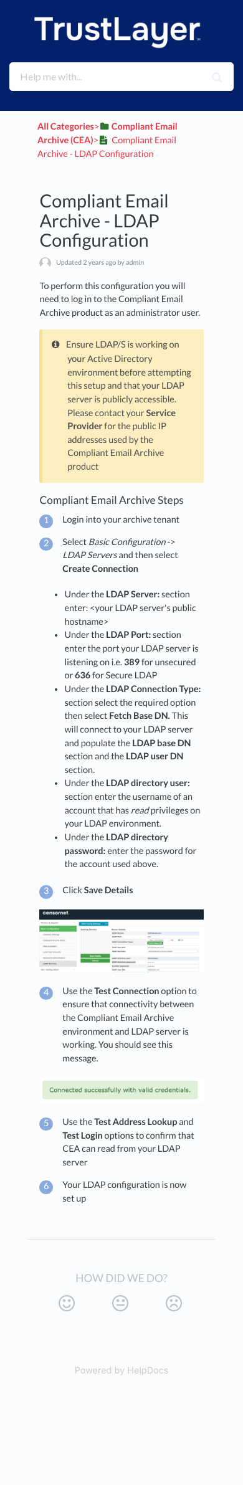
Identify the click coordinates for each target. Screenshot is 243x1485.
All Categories (65, 126)
